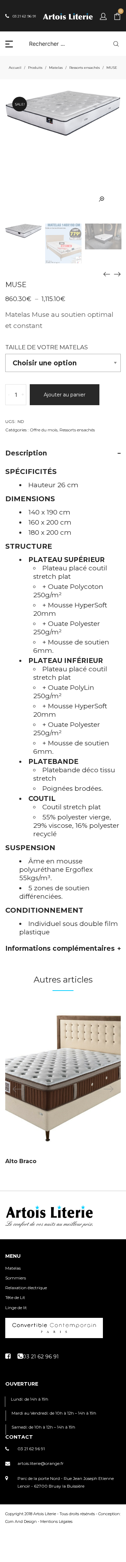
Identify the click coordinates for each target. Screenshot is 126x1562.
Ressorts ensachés (84, 67)
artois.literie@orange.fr (41, 1463)
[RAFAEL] (106, 274)
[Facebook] (7, 1356)
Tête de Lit (15, 1297)
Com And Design (21, 1521)
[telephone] (38, 1356)
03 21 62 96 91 (31, 1448)
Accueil (15, 67)
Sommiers (15, 1277)
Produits (35, 67)
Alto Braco (20, 1161)
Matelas (56, 67)
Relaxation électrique (26, 1287)
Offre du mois (43, 429)
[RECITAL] (117, 274)
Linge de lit (16, 1307)
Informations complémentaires (60, 948)
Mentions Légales (56, 1521)
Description (26, 453)
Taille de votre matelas (46, 347)
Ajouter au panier (64, 395)
